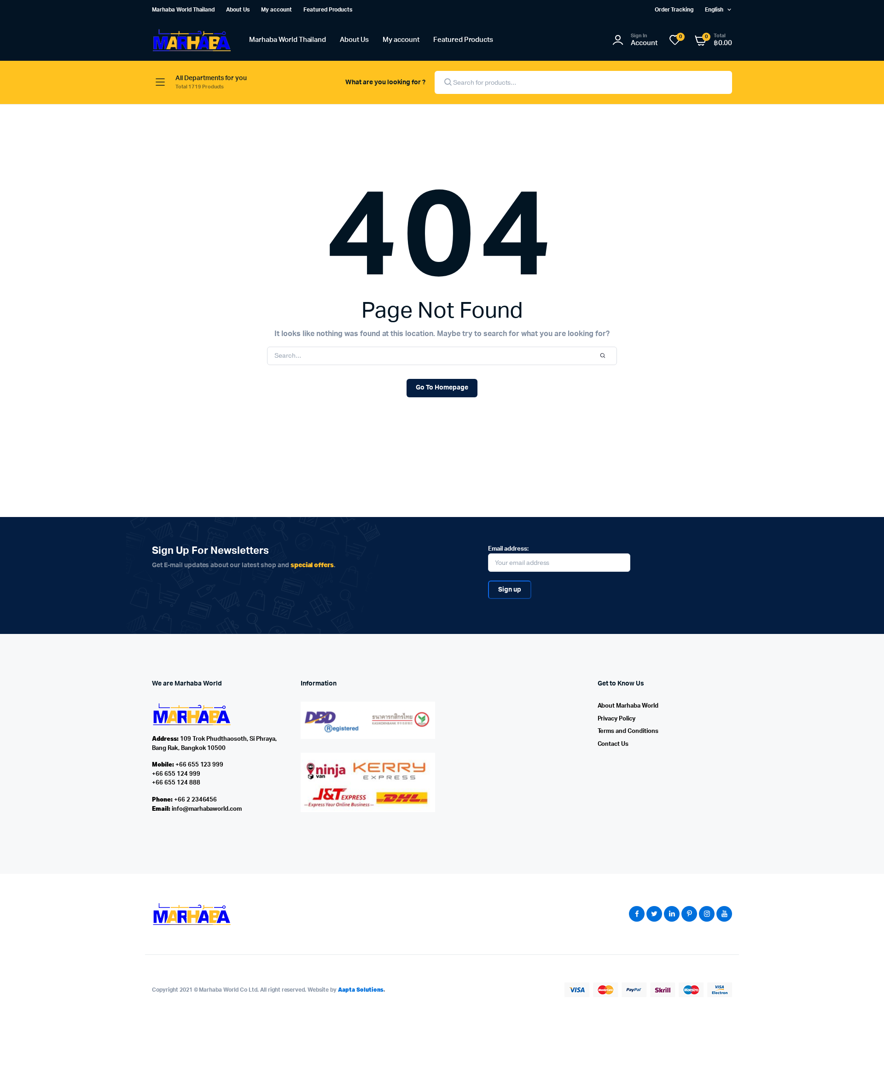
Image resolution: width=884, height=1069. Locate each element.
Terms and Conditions (628, 731)
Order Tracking (674, 9)
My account (276, 9)
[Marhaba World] (191, 40)
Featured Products (328, 9)
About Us (238, 9)
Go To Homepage (442, 387)
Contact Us (613, 744)
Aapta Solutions (361, 989)
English (714, 9)
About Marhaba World (628, 706)
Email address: (508, 549)
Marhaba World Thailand (183, 9)
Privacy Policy (617, 719)
